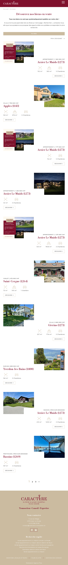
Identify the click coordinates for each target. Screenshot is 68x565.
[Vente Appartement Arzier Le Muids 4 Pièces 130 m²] (18, 228)
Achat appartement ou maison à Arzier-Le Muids (34, 540)
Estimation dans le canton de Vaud (34, 549)
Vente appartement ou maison (34, 552)
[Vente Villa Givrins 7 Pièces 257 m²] (18, 315)
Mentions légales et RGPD (16, 558)
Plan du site (36, 558)
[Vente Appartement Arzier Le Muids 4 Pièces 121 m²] (49, 184)
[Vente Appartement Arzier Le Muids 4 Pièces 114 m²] (18, 140)
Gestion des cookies (54, 558)
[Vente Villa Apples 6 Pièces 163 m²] (49, 96)
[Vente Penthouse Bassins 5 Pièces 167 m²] (49, 447)
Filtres (34, 33)
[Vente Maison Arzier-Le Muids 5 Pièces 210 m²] (18, 403)
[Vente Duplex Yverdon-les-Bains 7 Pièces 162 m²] (49, 359)
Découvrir (58, 76)
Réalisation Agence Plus (34, 563)
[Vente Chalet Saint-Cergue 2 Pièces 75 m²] (49, 271)
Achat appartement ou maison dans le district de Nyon (34, 543)
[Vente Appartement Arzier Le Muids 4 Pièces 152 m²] (18, 52)
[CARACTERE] (10, 3)
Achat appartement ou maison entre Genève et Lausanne (34, 545)
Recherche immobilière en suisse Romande (34, 547)
